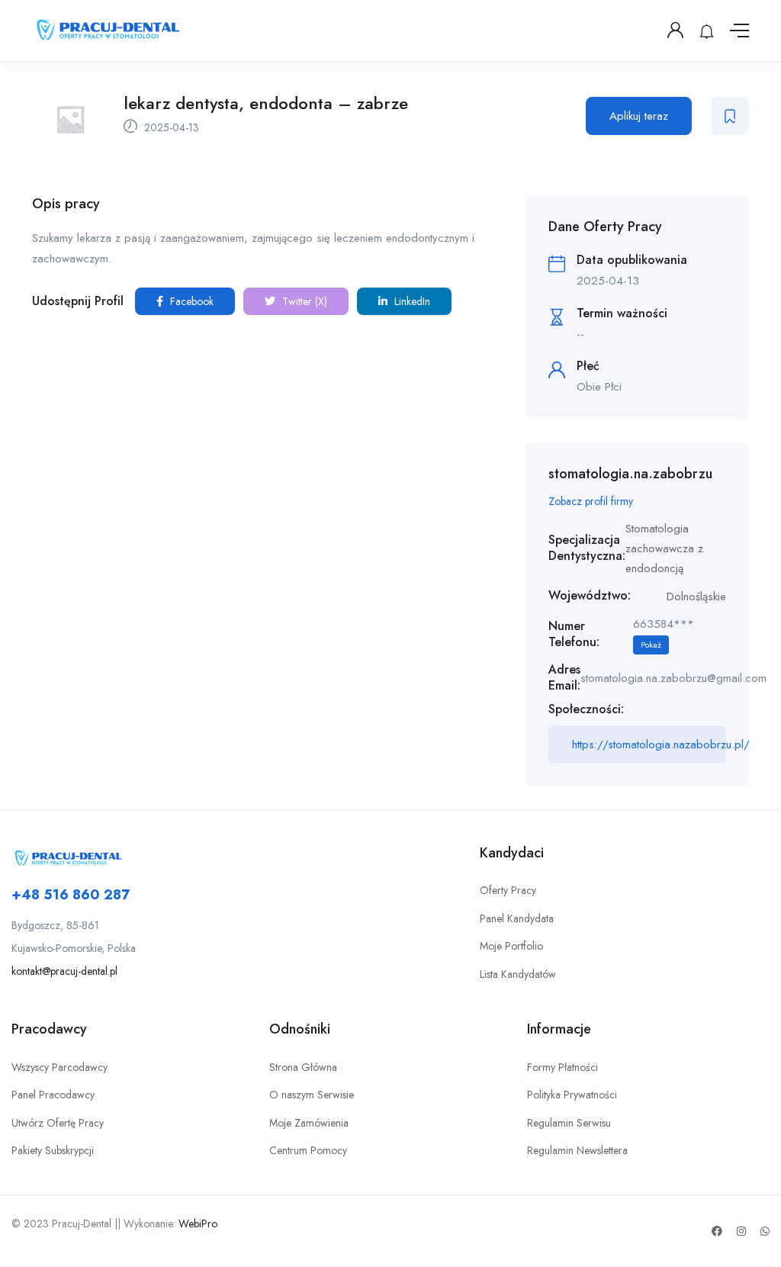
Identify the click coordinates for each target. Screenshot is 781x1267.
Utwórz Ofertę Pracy (57, 1122)
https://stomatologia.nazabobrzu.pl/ (649, 744)
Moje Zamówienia (309, 1122)
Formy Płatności (562, 1067)
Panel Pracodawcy (53, 1094)
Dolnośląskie (696, 596)
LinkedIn (410, 301)
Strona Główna (303, 1067)
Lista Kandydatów (518, 974)
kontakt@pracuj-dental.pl (64, 971)
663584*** (663, 633)
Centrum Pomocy (308, 1150)
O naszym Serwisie (311, 1094)
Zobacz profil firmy (590, 501)
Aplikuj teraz (638, 116)
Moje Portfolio (511, 945)
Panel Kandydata (517, 918)
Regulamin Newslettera (577, 1150)
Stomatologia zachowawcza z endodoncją (664, 548)
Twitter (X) (303, 301)
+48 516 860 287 (70, 895)
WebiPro (197, 1223)
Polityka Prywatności (572, 1094)
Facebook (190, 301)
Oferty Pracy (508, 890)
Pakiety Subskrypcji (52, 1150)
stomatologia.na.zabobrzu (630, 474)
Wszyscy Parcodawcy (59, 1067)
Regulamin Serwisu (569, 1122)
